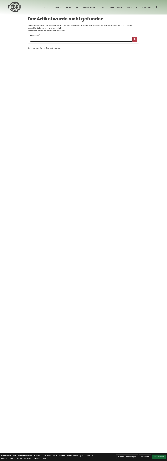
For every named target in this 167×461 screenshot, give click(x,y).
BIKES (45, 7)
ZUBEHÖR (57, 7)
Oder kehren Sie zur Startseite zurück (44, 48)
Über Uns (146, 7)
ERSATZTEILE (72, 7)
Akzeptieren (159, 456)
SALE (103, 7)
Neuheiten (132, 7)
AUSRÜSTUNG (89, 7)
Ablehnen (145, 456)
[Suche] (156, 7)
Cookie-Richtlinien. (39, 458)
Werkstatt (116, 7)
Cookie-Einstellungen (127, 456)
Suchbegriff (35, 35)
